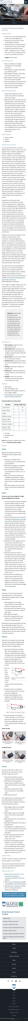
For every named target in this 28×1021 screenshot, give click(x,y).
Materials (22, 525)
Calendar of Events (14, 956)
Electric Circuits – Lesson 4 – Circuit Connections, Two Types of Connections (14, 876)
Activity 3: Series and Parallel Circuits (13, 927)
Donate (14, 964)
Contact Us (14, 976)
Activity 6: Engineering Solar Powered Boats (13, 937)
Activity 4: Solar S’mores (9, 930)
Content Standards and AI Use (14, 1009)
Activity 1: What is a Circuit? (10, 921)
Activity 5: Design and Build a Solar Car (13, 933)
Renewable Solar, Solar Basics (13, 886)
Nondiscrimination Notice (14, 1006)
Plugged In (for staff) (14, 1012)
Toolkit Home (6, 918)
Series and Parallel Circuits (15, 882)
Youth (14, 948)
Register (14, 998)
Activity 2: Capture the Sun (10, 924)
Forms (14, 972)
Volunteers (14, 952)
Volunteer (14, 1003)
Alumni (14, 968)
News (14, 960)
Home (14, 944)
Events (14, 995)
